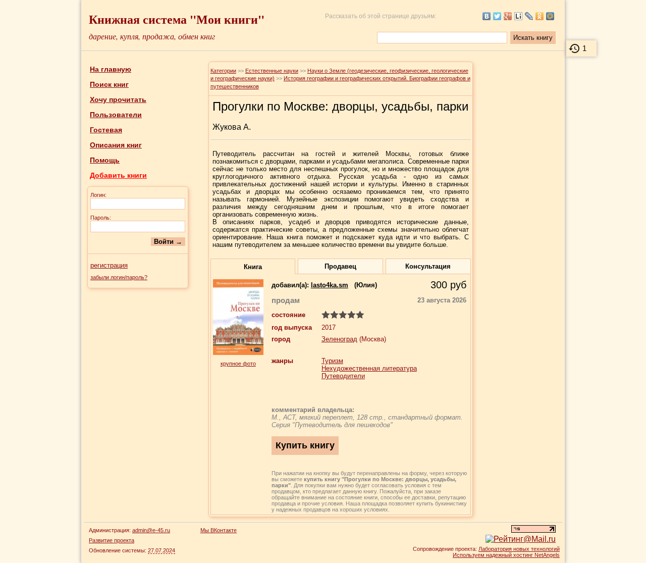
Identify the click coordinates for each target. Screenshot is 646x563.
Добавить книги (118, 175)
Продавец (340, 266)
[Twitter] (497, 16)
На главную (110, 69)
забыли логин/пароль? (118, 277)
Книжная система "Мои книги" (176, 19)
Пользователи (116, 115)
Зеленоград (339, 339)
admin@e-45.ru (151, 530)
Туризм (332, 361)
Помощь (105, 160)
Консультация (428, 266)
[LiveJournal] (529, 16)
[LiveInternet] (518, 16)
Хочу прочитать (118, 99)
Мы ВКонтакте (218, 530)
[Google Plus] (508, 16)
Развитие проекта (111, 540)
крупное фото (238, 364)
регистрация (109, 265)
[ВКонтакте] (486, 16)
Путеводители (343, 376)
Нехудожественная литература (369, 368)
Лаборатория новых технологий (519, 549)
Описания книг (116, 145)
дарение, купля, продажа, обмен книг (152, 36)
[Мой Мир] (550, 16)
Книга (253, 267)
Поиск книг (109, 84)
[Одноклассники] (539, 16)
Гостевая (106, 130)
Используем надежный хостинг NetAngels (506, 555)
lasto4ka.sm (329, 285)
